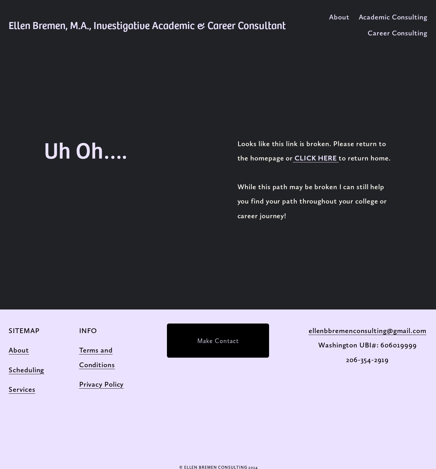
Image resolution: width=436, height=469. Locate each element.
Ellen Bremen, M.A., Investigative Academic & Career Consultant (147, 25)
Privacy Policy (101, 384)
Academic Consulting (393, 17)
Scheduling (26, 370)
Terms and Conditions (97, 357)
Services (22, 389)
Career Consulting (397, 33)
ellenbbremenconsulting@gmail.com (367, 330)
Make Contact (218, 341)
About (339, 17)
